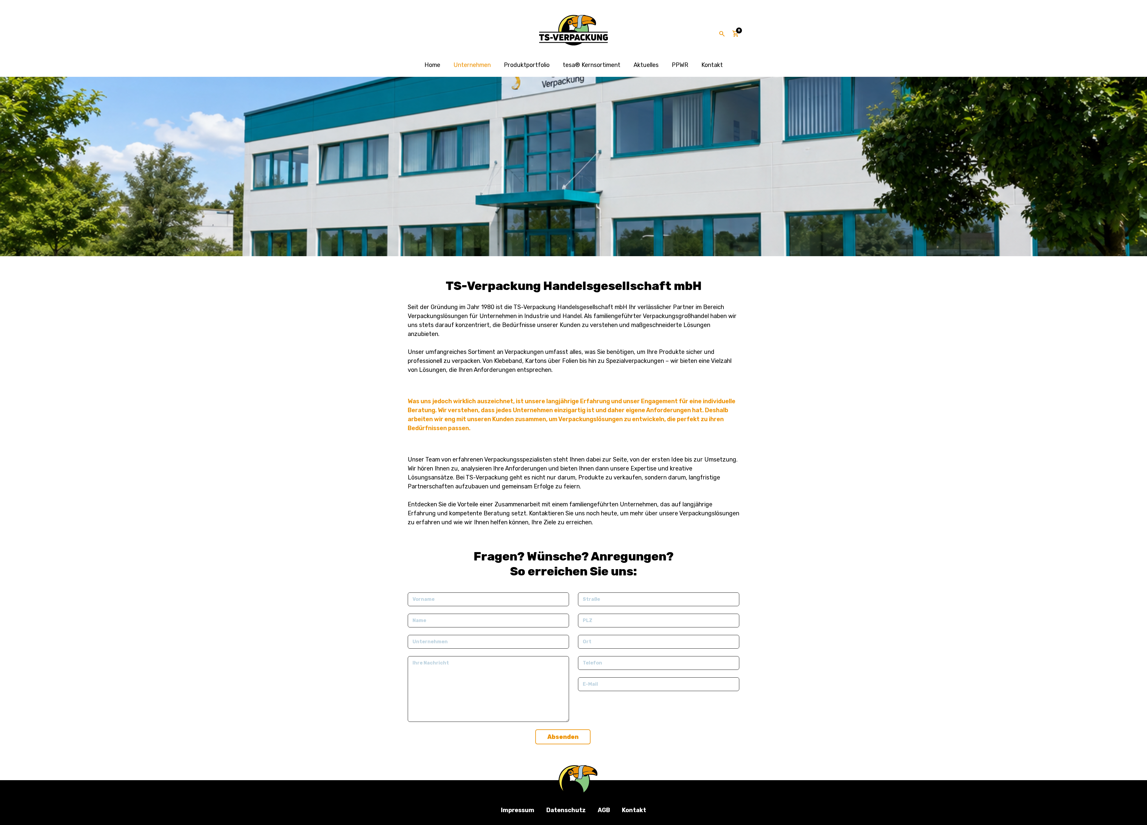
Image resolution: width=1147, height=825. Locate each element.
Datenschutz (566, 810)
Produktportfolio (527, 64)
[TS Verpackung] (573, 30)
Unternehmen (472, 64)
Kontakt (712, 64)
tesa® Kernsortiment (591, 64)
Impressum (517, 810)
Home (432, 64)
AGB (604, 810)
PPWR (680, 64)
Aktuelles (646, 64)
